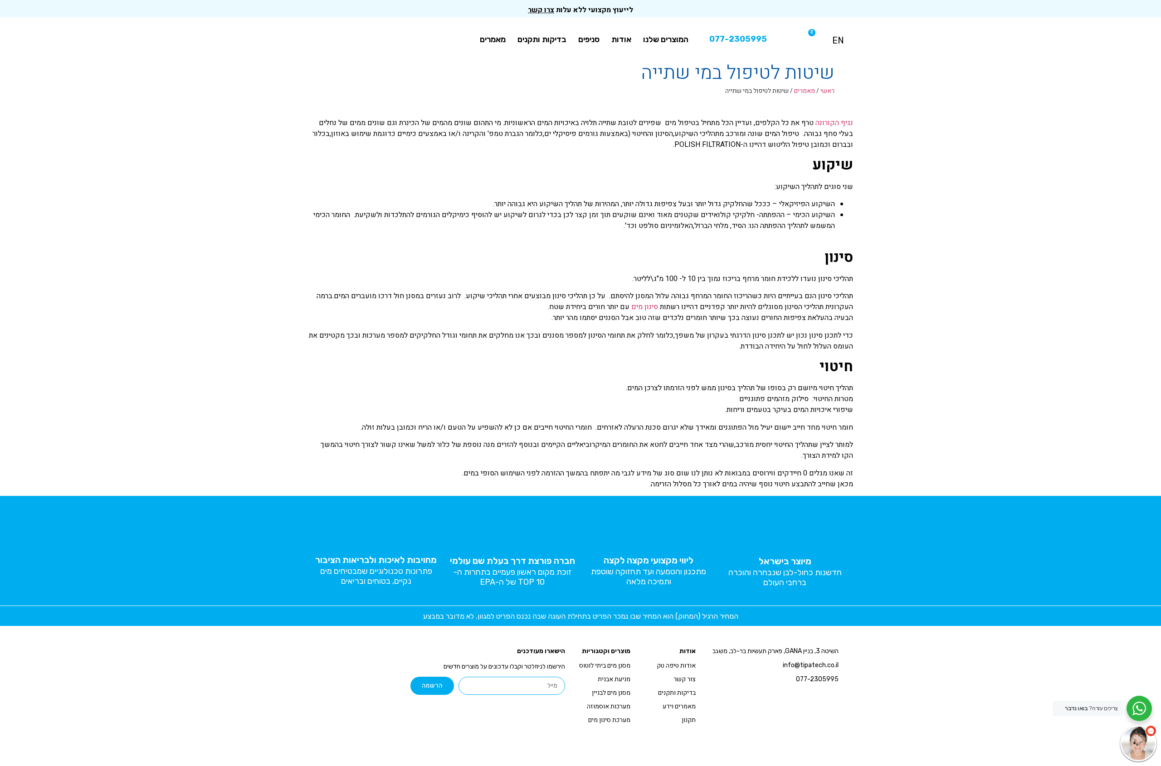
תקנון (689, 720)
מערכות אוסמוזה (608, 706)
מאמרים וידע (679, 706)
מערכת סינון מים (609, 720)
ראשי (827, 91)
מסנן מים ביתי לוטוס (604, 665)
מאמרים (493, 39)
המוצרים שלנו (665, 39)
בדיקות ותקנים (541, 39)
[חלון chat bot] (1063, 642)
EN (838, 40)
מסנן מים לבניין (611, 693)
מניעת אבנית (614, 679)
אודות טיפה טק (676, 665)
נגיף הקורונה (834, 122)
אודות (621, 39)
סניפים (589, 39)
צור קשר (684, 679)
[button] (791, 39)
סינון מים (644, 306)
